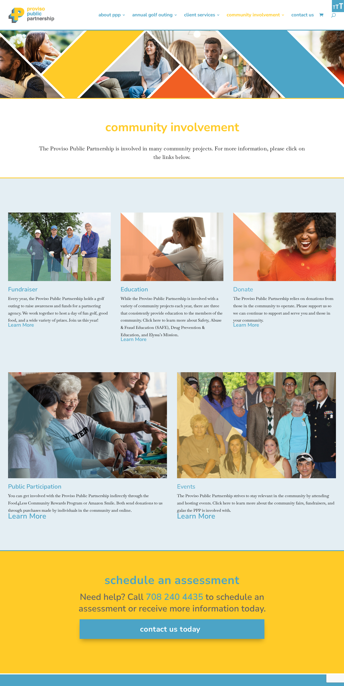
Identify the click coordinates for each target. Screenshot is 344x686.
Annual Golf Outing (152, 15)
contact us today (170, 629)
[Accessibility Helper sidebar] (338, 6)
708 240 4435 (174, 597)
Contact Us (302, 15)
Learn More (21, 325)
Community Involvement (253, 15)
